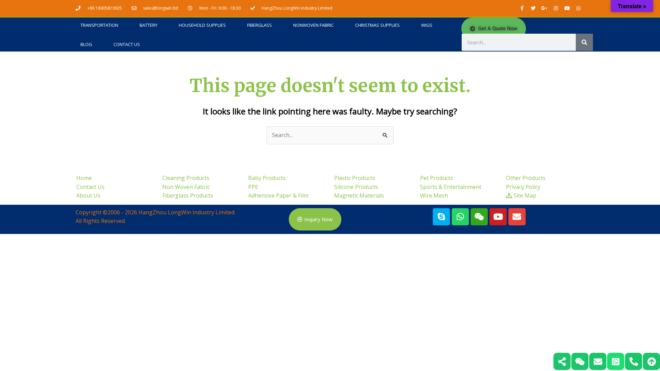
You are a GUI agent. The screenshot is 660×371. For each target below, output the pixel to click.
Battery (148, 25)
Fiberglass (259, 25)
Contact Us (126, 44)
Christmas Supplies (377, 25)
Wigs (426, 25)
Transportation (99, 25)
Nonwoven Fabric (313, 25)
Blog (86, 44)
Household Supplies (202, 25)
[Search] (584, 42)
